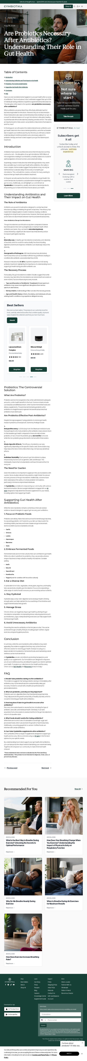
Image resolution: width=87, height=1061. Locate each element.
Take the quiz (68, 116)
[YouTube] (14, 985)
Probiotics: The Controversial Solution (16, 84)
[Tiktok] (11, 985)
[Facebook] (5, 985)
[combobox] (43, 1020)
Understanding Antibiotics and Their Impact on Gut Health (22, 80)
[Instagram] (8, 985)
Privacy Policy (48, 1034)
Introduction (9, 77)
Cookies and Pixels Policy (40, 1055)
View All (12, 320)
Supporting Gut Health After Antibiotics (17, 87)
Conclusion (9, 90)
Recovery (27, 667)
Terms (53, 1034)
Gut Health (17, 667)
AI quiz (37, 736)
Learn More (68, 195)
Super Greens (14, 347)
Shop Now (16, 369)
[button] (77, 174)
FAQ (7, 94)
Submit (43, 1025)
